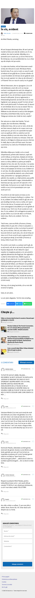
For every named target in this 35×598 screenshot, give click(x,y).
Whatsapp (28, 304)
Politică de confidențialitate (9, 579)
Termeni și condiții (7, 584)
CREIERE (3, 26)
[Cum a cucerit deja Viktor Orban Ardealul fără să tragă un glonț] (4, 351)
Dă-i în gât (4, 587)
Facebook (11, 304)
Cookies (4, 582)
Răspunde (5, 398)
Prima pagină (5, 576)
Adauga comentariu (17, 564)
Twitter (20, 304)
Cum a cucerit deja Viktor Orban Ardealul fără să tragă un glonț (20, 349)
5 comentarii (28, 33)
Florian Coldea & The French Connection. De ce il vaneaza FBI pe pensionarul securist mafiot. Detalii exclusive (20, 327)
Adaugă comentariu (7, 322)
